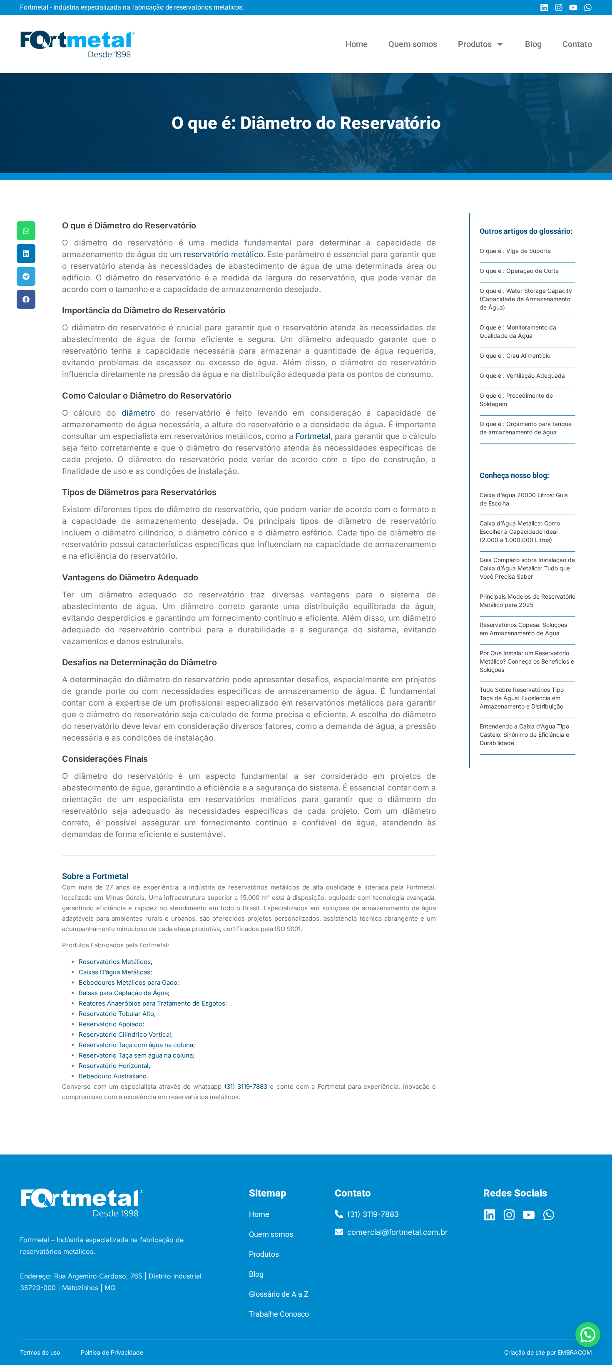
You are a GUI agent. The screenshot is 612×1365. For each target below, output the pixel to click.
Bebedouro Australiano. (113, 1076)
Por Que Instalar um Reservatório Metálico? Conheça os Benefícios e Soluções (527, 661)
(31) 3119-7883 (245, 1086)
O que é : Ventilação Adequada (522, 375)
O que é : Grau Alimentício (515, 355)
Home (357, 44)
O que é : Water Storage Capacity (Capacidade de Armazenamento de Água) (526, 299)
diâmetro (138, 413)
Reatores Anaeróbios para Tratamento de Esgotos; (153, 1003)
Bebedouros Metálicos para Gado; (129, 982)
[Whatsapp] (588, 7)
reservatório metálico (223, 254)
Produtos (475, 44)
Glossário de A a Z (278, 1294)
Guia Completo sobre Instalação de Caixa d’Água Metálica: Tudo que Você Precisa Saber (527, 568)
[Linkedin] (544, 7)
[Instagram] (559, 7)
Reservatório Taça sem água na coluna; (137, 1055)
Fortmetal (313, 436)
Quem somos (412, 44)
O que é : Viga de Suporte (515, 250)
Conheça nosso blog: (514, 475)
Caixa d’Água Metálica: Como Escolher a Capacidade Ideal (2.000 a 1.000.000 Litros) (520, 531)
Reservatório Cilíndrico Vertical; (126, 1034)
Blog (533, 44)
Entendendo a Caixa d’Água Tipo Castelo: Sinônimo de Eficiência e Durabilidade (524, 734)
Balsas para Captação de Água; (124, 993)
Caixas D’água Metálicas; (115, 972)
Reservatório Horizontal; (115, 1066)
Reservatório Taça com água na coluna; (137, 1045)
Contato (577, 44)
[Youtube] (573, 7)
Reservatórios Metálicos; (116, 962)
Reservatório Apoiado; (111, 1024)
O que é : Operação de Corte (519, 270)
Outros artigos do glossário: (526, 231)
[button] (26, 230)
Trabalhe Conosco (279, 1314)
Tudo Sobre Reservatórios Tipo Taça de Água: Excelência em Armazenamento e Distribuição (522, 698)
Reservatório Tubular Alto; (117, 1014)
